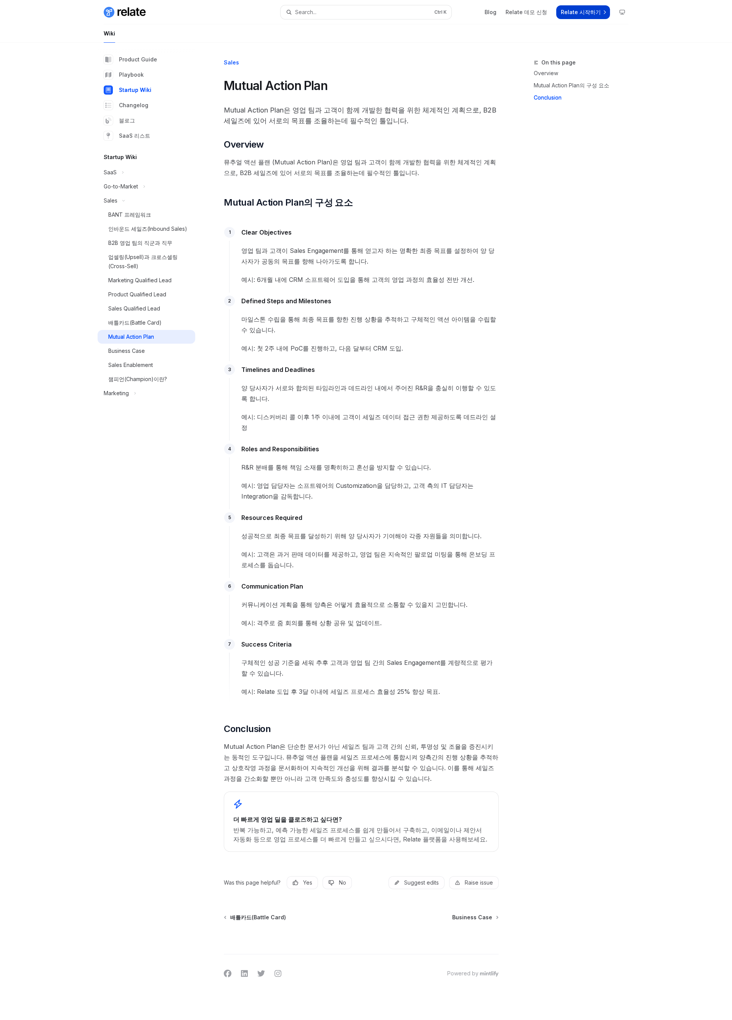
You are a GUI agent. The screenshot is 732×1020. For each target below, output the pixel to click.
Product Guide (138, 59)
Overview (546, 73)
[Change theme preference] (622, 12)
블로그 (127, 120)
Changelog (133, 105)
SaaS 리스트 (134, 135)
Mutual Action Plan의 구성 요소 (571, 85)
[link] (361, 822)
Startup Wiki (135, 90)
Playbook (131, 74)
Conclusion (548, 97)
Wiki (109, 33)
